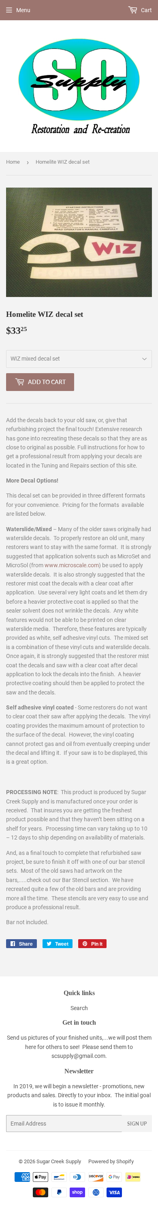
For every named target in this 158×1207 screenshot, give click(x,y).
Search (79, 1008)
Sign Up (137, 1124)
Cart (146, 10)
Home (13, 162)
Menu (23, 10)
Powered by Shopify (111, 1161)
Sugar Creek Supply (58, 1161)
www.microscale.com (72, 565)
